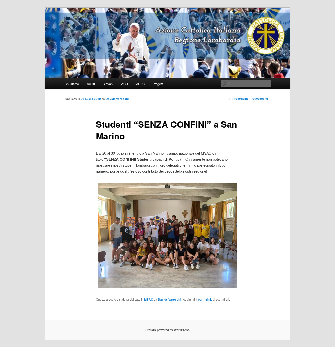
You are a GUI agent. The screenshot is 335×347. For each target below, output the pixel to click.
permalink (205, 299)
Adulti (91, 83)
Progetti (158, 83)
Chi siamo (72, 83)
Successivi (261, 98)
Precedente (239, 98)
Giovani (108, 83)
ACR (124, 83)
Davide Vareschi (117, 99)
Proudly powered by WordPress (167, 330)
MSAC (140, 83)
